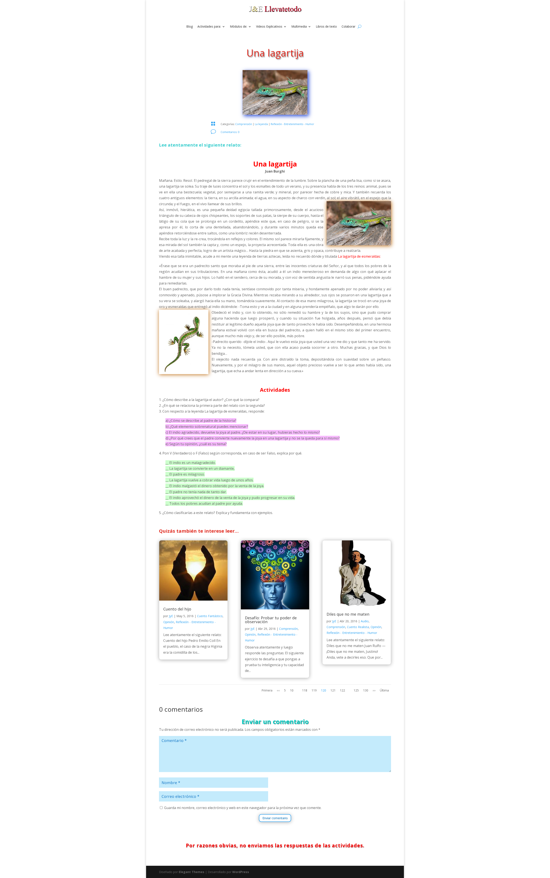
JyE (171, 616)
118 (304, 690)
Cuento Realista (358, 627)
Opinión (168, 622)
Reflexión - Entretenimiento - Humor (292, 124)
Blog (189, 26)
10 (291, 690)
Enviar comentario (275, 818)
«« (278, 690)
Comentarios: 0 (230, 132)
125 (356, 690)
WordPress (240, 872)
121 (333, 690)
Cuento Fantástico (210, 616)
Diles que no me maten (348, 614)
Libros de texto (326, 26)
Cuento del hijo (177, 609)
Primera (266, 690)
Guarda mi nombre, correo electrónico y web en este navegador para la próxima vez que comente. (242, 807)
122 (342, 690)
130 (365, 690)
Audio (365, 621)
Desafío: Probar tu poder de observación (271, 619)
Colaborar (348, 26)
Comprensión (243, 124)
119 (314, 690)
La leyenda (261, 124)
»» (374, 690)
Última (384, 690)
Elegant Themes (191, 872)
